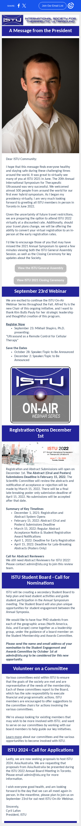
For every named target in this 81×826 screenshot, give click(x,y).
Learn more (14, 737)
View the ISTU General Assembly (40, 268)
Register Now (15, 324)
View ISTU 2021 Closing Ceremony (40, 280)
